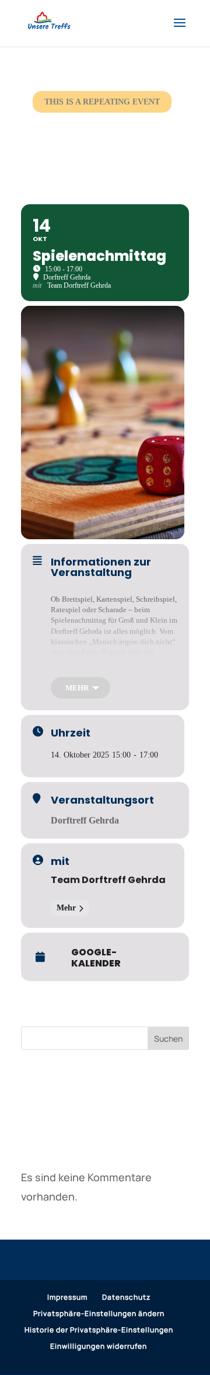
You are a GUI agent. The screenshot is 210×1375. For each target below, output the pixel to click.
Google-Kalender (96, 957)
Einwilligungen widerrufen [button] (98, 1346)
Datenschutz (126, 1297)
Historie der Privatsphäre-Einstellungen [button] (98, 1330)
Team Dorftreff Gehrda (108, 880)
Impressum (67, 1297)
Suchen (168, 1038)
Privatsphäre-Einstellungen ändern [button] (98, 1313)
